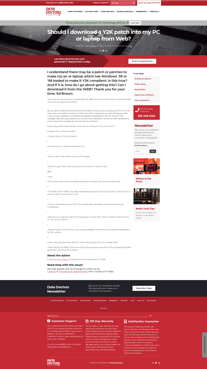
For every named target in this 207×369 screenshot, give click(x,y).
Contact (51, 271)
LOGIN (132, 300)
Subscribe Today (144, 288)
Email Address (141, 145)
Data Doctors (53, 362)
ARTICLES (103, 308)
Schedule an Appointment (73, 271)
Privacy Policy (117, 363)
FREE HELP (124, 300)
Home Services (108, 11)
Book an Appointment (149, 3)
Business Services (125, 11)
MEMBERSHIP (113, 300)
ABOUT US (140, 300)
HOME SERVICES (85, 300)
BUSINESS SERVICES (99, 300)
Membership (142, 11)
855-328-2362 (146, 115)
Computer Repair (75, 11)
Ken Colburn (91, 46)
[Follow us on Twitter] (103, 51)
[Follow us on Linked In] (106, 51)
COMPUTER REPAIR (57, 300)
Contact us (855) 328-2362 (59, 3)
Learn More (135, 23)
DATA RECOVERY (71, 300)
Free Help (154, 11)
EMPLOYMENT (151, 300)
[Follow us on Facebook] (100, 51)
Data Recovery (91, 11)
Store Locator (100, 3)
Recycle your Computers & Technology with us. (104, 22)
